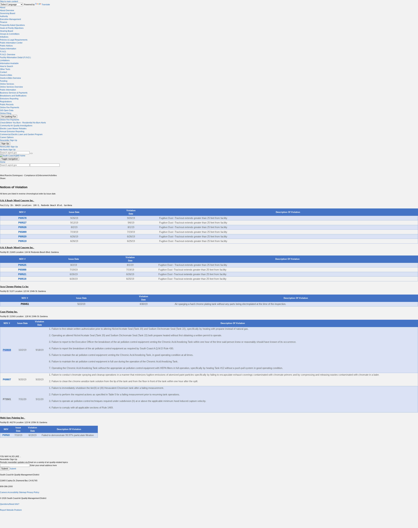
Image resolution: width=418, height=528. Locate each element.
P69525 (22, 265)
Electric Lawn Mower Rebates (13, 128)
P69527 (22, 222)
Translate (46, 4)
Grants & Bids (6, 75)
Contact (3, 72)
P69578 (22, 218)
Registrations (6, 101)
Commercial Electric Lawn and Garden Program (21, 134)
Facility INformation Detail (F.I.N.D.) (15, 57)
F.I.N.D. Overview (7, 54)
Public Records (7, 104)
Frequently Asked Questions (12, 25)
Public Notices (6, 46)
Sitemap (22, 492)
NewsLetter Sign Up (9, 147)
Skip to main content (9, 1)
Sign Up (5, 143)
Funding (3, 81)
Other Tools (5, 69)
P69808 (7, 350)
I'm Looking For (8, 116)
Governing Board (7, 13)
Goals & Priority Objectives (12, 28)
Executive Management (10, 19)
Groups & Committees (9, 34)
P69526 (22, 227)
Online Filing (5, 113)
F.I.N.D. (3, 51)
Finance (3, 22)
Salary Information (8, 49)
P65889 (22, 232)
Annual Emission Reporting (12, 131)
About (2, 7)
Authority (4, 16)
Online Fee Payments (9, 107)
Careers (3, 492)
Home (2, 162)
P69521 (22, 274)
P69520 (22, 236)
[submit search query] (31, 153)
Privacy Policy (33, 492)
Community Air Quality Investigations (16, 125)
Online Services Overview (11, 87)
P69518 (22, 279)
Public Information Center (11, 43)
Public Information (8, 90)
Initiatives (4, 37)
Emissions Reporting (9, 99)
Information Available (9, 63)
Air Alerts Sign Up (8, 149)
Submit (4, 468)
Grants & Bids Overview (10, 78)
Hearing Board (6, 31)
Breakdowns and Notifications (13, 96)
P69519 (22, 241)
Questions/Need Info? (9, 504)
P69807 (7, 379)
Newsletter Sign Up (8, 140)
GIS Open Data (6, 110)
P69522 (6, 435)
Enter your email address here (43, 465)
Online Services (7, 84)
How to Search (6, 66)
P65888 (22, 269)
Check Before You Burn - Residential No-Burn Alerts (23, 123)
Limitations (5, 60)
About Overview (7, 10)
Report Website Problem (11, 510)
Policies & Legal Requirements (13, 40)
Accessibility (13, 492)
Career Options (7, 137)
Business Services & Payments (13, 93)
